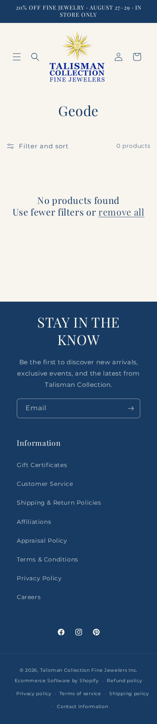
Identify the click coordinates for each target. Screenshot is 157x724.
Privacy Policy (39, 578)
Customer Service (45, 484)
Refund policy (124, 680)
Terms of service (80, 693)
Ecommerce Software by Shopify (56, 680)
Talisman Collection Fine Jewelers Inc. (89, 670)
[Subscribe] (130, 408)
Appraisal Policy (42, 540)
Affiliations (34, 522)
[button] (17, 57)
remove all (121, 212)
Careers (29, 597)
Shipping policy (129, 693)
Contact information (82, 706)
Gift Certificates (42, 465)
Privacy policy (33, 693)
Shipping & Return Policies (59, 502)
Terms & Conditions (47, 559)
